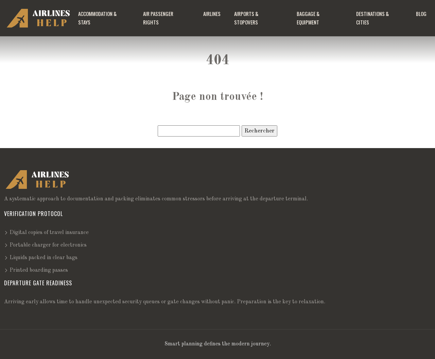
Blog (421, 13)
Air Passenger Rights (158, 18)
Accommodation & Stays (97, 18)
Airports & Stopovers (246, 18)
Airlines (212, 13)
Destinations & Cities (372, 18)
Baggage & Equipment (308, 18)
